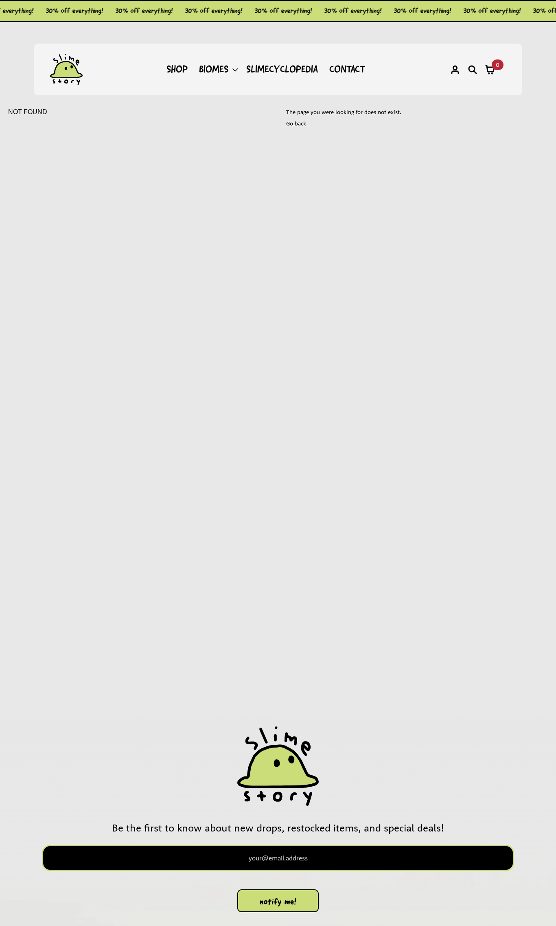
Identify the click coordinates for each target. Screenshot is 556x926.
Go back (296, 123)
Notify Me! (278, 901)
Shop (177, 69)
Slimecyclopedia (282, 69)
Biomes (213, 69)
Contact (347, 69)
